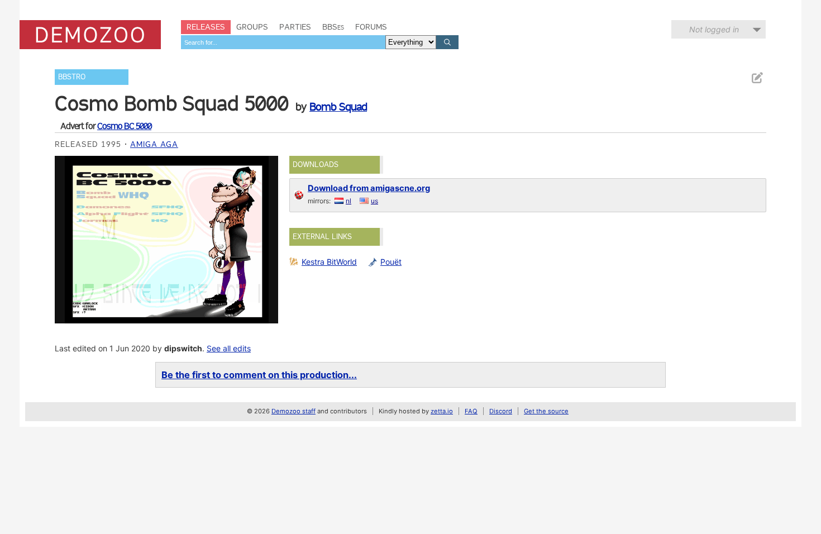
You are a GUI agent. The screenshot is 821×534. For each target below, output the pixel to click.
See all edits (229, 348)
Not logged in (714, 29)
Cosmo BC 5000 (124, 126)
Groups (252, 27)
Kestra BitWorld (329, 261)
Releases (206, 27)
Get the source (546, 411)
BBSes (333, 27)
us (374, 201)
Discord (500, 411)
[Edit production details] (756, 78)
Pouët (391, 261)
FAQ (471, 411)
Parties (295, 27)
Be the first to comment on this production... (259, 374)
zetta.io (442, 411)
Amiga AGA (154, 144)
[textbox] (283, 42)
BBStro (71, 77)
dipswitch (183, 348)
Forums (371, 27)
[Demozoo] (90, 34)
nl (348, 201)
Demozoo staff (293, 411)
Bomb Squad (338, 106)
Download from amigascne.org (369, 188)
